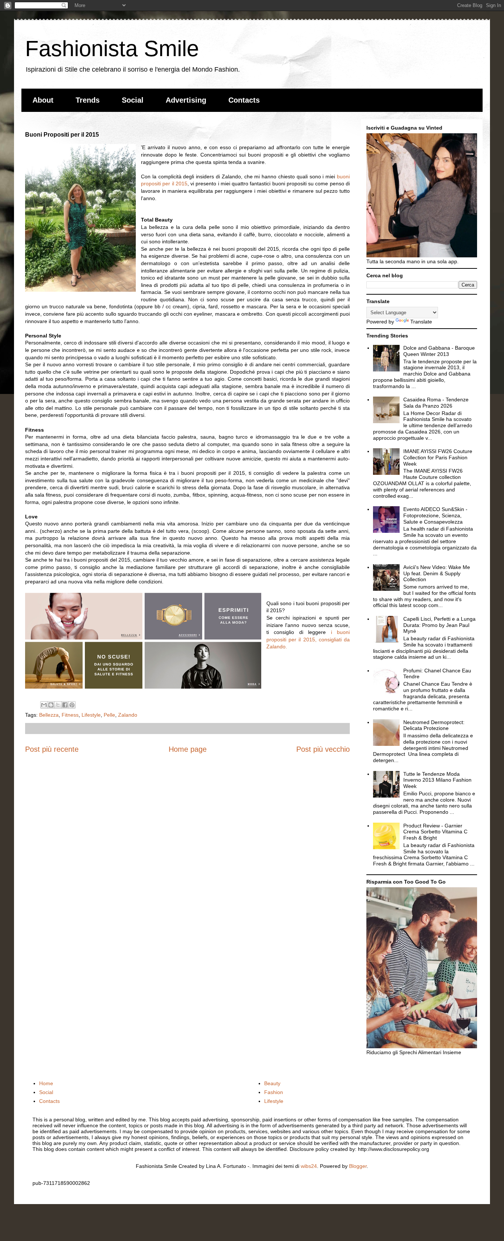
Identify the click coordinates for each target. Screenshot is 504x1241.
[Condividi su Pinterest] (72, 705)
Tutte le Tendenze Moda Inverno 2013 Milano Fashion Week (437, 780)
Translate (421, 322)
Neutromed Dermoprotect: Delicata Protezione (434, 725)
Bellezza (49, 715)
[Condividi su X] (58, 705)
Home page (188, 749)
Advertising (186, 100)
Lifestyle (91, 715)
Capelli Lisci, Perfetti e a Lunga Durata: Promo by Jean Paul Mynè (439, 625)
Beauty (272, 1083)
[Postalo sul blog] (51, 705)
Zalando (127, 715)
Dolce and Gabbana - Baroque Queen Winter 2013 (439, 351)
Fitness (70, 715)
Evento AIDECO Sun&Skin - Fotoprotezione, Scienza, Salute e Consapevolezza (435, 515)
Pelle (109, 715)
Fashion (273, 1092)
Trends (88, 100)
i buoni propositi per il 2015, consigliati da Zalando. (308, 639)
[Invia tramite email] (44, 705)
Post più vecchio (323, 749)
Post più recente (52, 749)
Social (133, 100)
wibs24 (309, 1166)
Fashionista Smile (112, 48)
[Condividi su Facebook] (65, 705)
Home (46, 1083)
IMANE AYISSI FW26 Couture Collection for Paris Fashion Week (437, 457)
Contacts (244, 100)
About (42, 100)
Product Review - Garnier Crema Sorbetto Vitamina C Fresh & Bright (435, 832)
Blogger (358, 1166)
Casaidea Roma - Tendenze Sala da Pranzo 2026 (436, 403)
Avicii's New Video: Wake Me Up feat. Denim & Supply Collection (436, 573)
